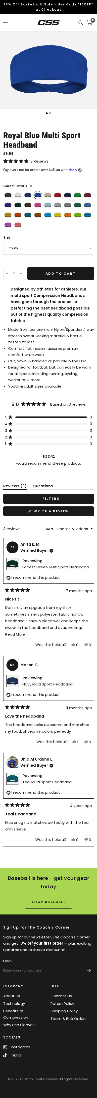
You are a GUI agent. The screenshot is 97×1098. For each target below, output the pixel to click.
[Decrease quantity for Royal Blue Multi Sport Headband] (7, 273)
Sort (50, 529)
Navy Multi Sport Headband (47, 684)
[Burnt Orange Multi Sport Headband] (38, 215)
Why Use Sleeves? (20, 1024)
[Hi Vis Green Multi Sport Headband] (77, 215)
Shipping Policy (64, 1011)
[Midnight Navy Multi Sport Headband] (67, 195)
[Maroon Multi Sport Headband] (87, 195)
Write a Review (52, 512)
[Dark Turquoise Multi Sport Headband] (87, 215)
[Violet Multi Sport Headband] (8, 225)
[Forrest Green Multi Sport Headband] (18, 205)
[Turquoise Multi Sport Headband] (48, 215)
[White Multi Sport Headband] (18, 195)
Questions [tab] (43, 487)
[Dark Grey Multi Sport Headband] (67, 205)
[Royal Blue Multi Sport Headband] (38, 195)
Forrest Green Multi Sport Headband (55, 567)
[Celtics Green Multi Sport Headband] (77, 205)
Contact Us (61, 995)
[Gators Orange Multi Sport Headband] (18, 215)
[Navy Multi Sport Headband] (28, 195)
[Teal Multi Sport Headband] (28, 215)
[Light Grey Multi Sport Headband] (57, 205)
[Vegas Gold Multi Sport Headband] (48, 195)
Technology (14, 1003)
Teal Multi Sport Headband (47, 782)
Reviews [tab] (15, 487)
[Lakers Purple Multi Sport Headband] (8, 205)
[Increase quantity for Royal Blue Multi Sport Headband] (21, 273)
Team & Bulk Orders (68, 1018)
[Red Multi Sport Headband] (57, 195)
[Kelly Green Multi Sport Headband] (77, 195)
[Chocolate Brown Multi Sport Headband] (28, 205)
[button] (48, 161)
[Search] (81, 22)
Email (7, 961)
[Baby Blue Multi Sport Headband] (48, 205)
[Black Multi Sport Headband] (8, 195)
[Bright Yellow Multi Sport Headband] (57, 215)
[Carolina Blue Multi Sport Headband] (87, 205)
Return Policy (62, 1003)
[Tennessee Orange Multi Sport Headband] (67, 215)
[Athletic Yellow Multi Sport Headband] (8, 215)
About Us (11, 995)
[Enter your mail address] (89, 970)
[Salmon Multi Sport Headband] (18, 225)
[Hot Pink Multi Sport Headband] (38, 205)
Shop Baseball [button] (49, 901)
